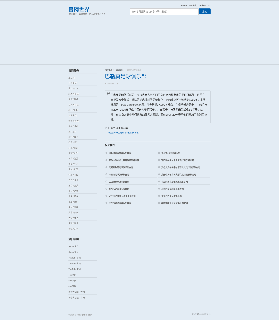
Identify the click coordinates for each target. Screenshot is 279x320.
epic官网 (72, 275)
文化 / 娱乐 (73, 148)
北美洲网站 (73, 94)
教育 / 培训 (73, 142)
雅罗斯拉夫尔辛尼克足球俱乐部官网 (177, 160)
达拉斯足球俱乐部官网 (119, 182)
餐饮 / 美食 (73, 228)
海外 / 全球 (73, 180)
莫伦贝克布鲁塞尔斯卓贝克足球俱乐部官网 (180, 167)
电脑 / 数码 (73, 202)
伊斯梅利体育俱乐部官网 (120, 153)
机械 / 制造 (73, 169)
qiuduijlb (119, 70)
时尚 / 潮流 (73, 158)
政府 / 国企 (73, 137)
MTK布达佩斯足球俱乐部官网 (122, 196)
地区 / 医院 (73, 110)
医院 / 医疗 (73, 99)
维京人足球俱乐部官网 (119, 189)
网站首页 (108, 70)
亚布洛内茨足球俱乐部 (171, 196)
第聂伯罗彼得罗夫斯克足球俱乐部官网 (178, 174)
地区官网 (72, 115)
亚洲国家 (72, 83)
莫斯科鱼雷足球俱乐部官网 (121, 167)
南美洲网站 (73, 104)
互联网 (71, 78)
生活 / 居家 (73, 191)
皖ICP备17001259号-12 (201, 314)
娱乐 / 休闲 (73, 126)
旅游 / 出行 (73, 153)
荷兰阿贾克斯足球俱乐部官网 (174, 182)
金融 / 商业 (73, 223)
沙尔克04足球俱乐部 (170, 153)
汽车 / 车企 (73, 175)
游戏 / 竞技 (73, 185)
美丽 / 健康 (73, 207)
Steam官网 (73, 246)
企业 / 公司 (73, 88)
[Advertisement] (139, 42)
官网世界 (78, 9)
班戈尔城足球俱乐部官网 (120, 203)
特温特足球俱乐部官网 (119, 174)
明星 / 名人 (73, 164)
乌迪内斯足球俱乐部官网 (172, 189)
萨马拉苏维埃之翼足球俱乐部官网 (124, 160)
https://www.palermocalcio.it (123, 132)
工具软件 (72, 131)
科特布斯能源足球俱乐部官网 (174, 203)
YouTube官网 (74, 258)
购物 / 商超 (73, 212)
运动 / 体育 (73, 218)
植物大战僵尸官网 (76, 292)
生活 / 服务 (73, 196)
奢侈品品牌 (73, 121)
